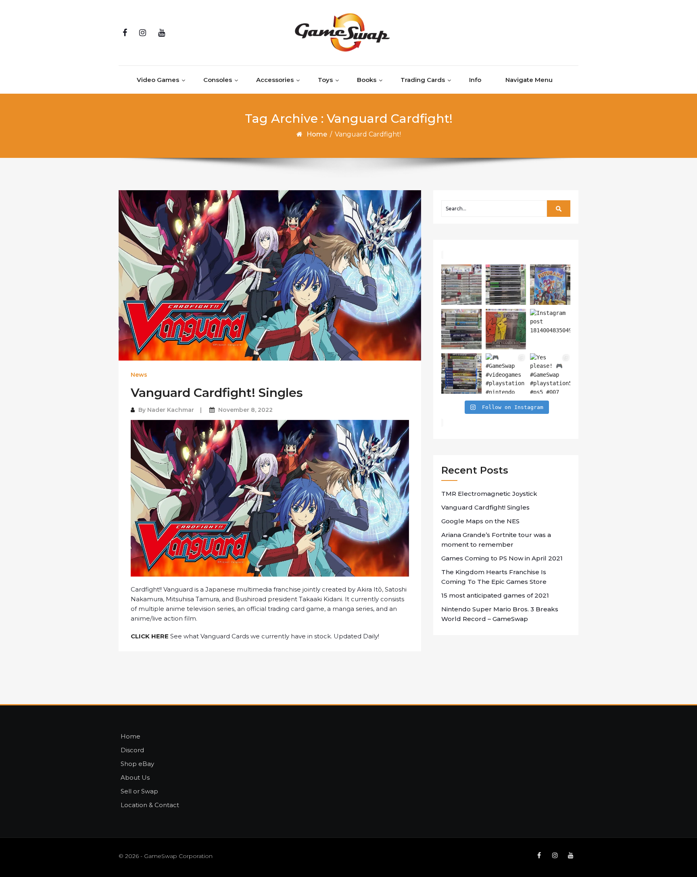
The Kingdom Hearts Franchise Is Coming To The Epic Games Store (494, 576)
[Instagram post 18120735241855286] (550, 284)
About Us (135, 777)
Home (317, 134)
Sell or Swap (139, 791)
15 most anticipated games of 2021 (495, 595)
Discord (132, 750)
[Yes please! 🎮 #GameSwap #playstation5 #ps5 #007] (550, 373)
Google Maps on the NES (480, 521)
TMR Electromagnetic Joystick (489, 493)
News (139, 374)
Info (475, 80)
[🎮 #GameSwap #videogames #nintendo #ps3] (461, 284)
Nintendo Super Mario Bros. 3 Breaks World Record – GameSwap (499, 614)
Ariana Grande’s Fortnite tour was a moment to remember (496, 539)
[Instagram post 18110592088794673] (461, 329)
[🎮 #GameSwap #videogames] (461, 373)
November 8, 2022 (245, 409)
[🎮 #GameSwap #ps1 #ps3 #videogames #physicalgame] (506, 284)
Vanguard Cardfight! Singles (217, 392)
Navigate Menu (529, 80)
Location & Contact (150, 805)
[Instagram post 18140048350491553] (550, 329)
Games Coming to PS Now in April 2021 (502, 558)
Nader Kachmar (170, 409)
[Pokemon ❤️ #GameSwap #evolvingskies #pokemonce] (506, 329)
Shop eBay (137, 764)
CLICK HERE (150, 636)
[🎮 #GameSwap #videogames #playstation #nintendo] (506, 373)
